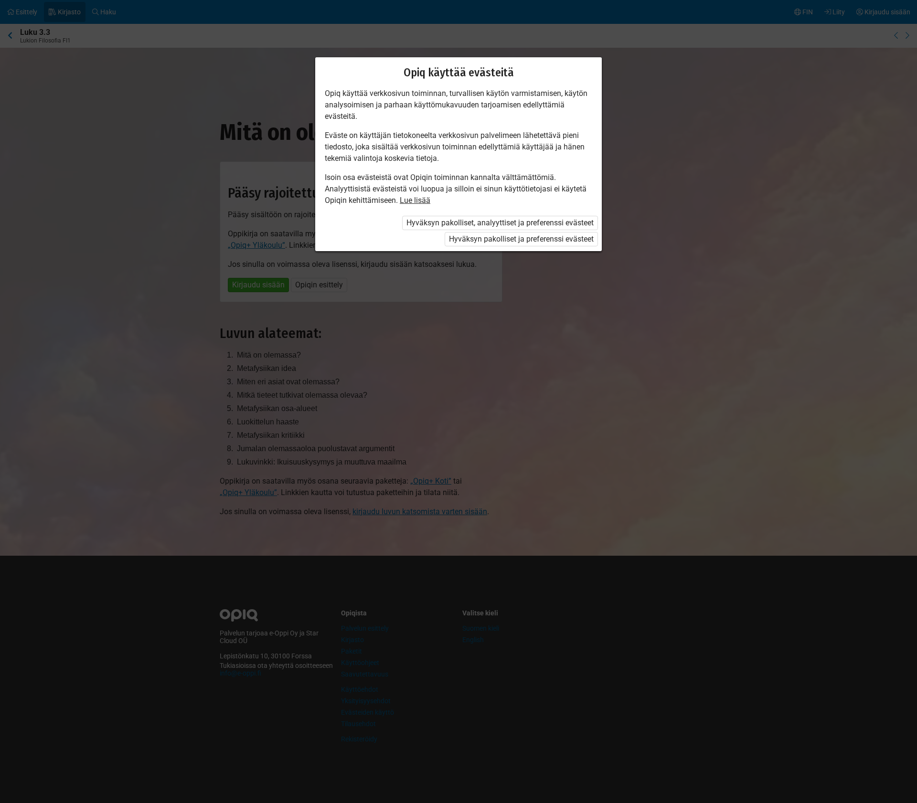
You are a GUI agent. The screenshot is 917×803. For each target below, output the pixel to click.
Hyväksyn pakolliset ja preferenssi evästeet (521, 238)
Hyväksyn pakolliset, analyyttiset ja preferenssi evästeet (500, 222)
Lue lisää (415, 200)
